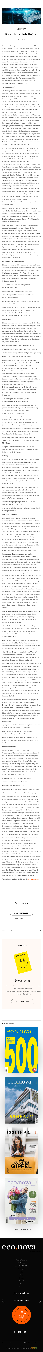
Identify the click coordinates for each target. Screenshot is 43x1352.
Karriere (21, 1287)
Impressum (5, 1342)
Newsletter (21, 1293)
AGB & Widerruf (28, 1342)
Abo (21, 1272)
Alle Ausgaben (21, 1269)
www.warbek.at (33, 879)
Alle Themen (21, 1263)
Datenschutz (38, 1342)
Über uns (21, 1278)
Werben (21, 1284)
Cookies (12, 1342)
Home (21, 1275)
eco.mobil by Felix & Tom (21, 1266)
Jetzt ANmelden (23, 1002)
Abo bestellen (21, 913)
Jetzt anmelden (21, 1300)
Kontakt (21, 1281)
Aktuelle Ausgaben (21, 1260)
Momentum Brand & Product (22, 1348)
